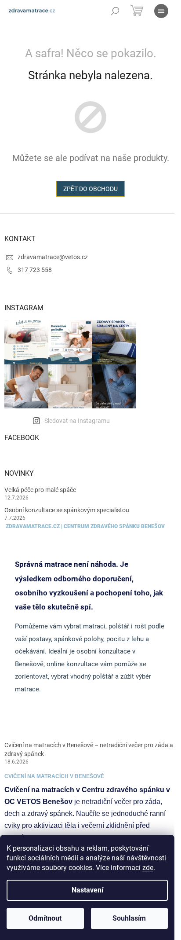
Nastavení (87, 890)
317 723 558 (35, 269)
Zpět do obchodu (90, 188)
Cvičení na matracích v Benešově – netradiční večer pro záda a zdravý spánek (88, 749)
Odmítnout (45, 918)
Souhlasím (129, 918)
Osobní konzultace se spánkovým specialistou (66, 510)
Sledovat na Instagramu (77, 420)
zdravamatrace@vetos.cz (53, 257)
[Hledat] (115, 11)
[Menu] (161, 11)
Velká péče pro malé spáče (40, 489)
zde (147, 867)
